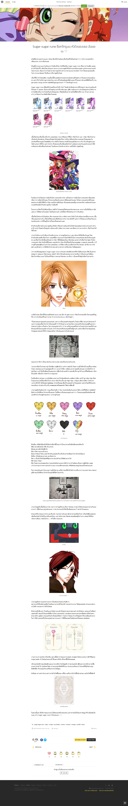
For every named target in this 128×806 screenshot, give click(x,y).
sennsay (69, 2)
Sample (33, 785)
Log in (64, 773)
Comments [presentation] (38, 765)
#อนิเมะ (46, 724)
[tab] (39, 764)
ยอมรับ (84, 6)
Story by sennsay (61, 2)
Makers (8, 2)
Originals (22, 785)
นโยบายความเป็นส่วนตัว (64, 6)
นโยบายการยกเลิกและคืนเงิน (106, 790)
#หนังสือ (78, 724)
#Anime (63, 724)
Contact (50, 785)
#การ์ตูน (51, 724)
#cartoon (68, 724)
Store (14, 2)
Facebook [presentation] (59, 765)
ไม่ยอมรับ (90, 6)
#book (83, 724)
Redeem (39, 785)
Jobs (55, 785)
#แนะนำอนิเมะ (56, 724)
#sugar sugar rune (39, 724)
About (44, 785)
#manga (73, 724)
